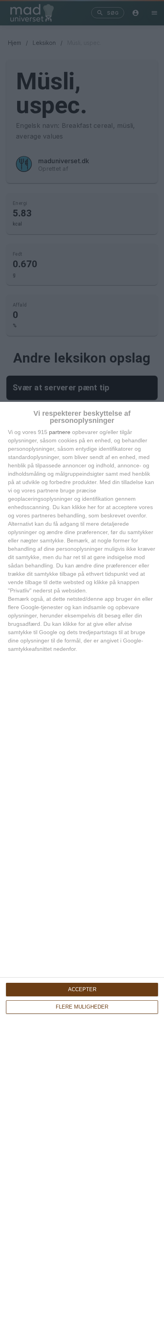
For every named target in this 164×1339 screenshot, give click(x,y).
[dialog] (82, 870)
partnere (59, 432)
